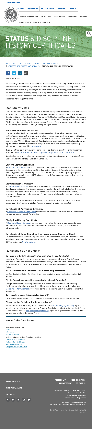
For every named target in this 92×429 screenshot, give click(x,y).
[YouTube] (23, 399)
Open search (89, 34)
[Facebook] (8, 399)
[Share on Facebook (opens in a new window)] (8, 73)
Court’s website (28, 242)
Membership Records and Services (23, 66)
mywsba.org (37, 146)
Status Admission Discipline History (12, 332)
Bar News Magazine (14, 388)
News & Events (59, 16)
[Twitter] (18, 399)
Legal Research (32, 8)
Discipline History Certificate (19, 223)
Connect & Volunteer (41, 23)
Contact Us (72, 8)
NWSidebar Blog (13, 382)
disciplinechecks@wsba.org (38, 311)
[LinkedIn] (13, 399)
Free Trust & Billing (48, 8)
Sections (83, 16)
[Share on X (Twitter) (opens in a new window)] (14, 73)
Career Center (25, 23)
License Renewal (51, 63)
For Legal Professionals (28, 16)
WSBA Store (19, 8)
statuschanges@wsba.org (63, 305)
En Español (62, 8)
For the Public (46, 16)
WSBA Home (11, 63)
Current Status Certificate (18, 167)
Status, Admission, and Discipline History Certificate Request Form (45, 152)
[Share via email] (25, 73)
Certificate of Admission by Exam (21, 212)
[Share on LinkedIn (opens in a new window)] (20, 73)
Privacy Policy (65, 383)
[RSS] (29, 399)
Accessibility (60, 380)
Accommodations (78, 380)
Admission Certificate (14, 344)
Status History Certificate (17, 186)
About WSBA (72, 16)
